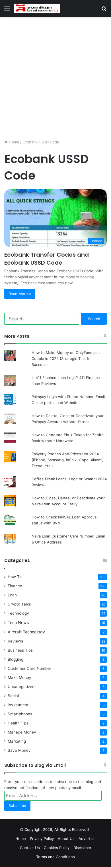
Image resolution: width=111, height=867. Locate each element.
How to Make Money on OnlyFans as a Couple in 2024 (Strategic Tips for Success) (66, 358)
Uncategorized (21, 686)
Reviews (15, 641)
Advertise (87, 838)
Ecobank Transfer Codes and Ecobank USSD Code (46, 259)
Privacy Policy (42, 838)
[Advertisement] (55, 77)
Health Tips (18, 723)
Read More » (20, 293)
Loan (12, 595)
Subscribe (17, 805)
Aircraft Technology (26, 631)
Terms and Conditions (55, 856)
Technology (18, 613)
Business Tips (20, 650)
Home (13, 142)
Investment (18, 705)
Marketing (17, 741)
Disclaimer (82, 847)
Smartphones (20, 714)
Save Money (19, 750)
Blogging (15, 659)
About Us (66, 838)
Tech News (18, 622)
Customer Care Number (29, 668)
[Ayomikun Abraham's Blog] (37, 8)
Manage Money (22, 732)
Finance (15, 586)
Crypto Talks (19, 604)
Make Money (19, 677)
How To (15, 576)
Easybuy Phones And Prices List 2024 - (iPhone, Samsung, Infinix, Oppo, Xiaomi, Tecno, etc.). (67, 460)
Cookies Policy (56, 847)
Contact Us (30, 847)
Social (13, 695)
